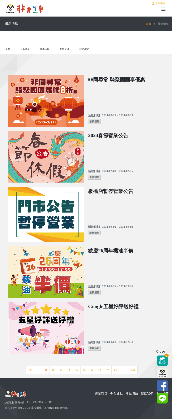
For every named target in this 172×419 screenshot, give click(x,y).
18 (99, 370)
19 (107, 370)
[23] (132, 370)
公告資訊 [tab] (64, 49)
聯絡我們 (147, 393)
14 (69, 370)
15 (76, 370)
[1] (30, 370)
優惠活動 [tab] (44, 49)
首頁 (148, 24)
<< (38, 370)
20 (115, 370)
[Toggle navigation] (163, 9)
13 (61, 370)
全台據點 (116, 393)
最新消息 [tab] (25, 49)
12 (53, 370)
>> (123, 370)
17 (92, 370)
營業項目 (101, 393)
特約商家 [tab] (84, 49)
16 (84, 370)
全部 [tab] (7, 49)
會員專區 (159, 3)
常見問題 (131, 393)
